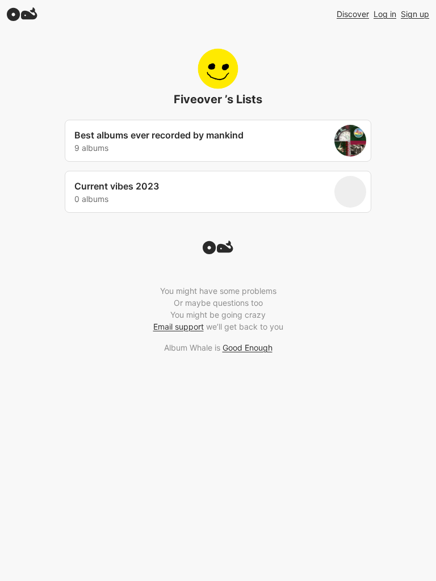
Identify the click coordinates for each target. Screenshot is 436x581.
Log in (385, 14)
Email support (178, 326)
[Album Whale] (22, 14)
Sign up (415, 14)
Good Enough (247, 347)
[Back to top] (218, 250)
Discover (353, 14)
